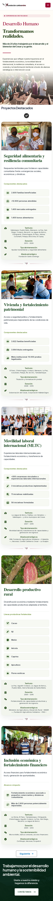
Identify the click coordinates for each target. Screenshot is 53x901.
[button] (26, 854)
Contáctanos (24, 892)
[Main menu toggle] (48, 5)
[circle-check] (26, 116)
